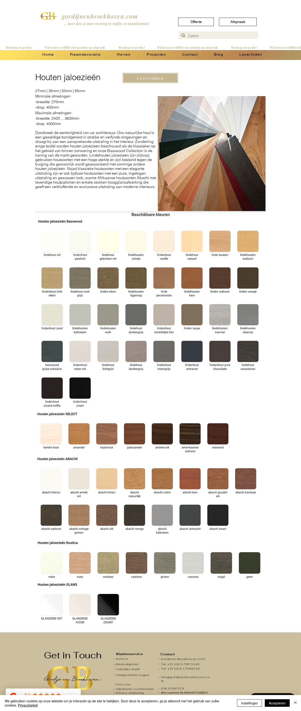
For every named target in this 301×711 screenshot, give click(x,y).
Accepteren (277, 703)
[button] (85, 54)
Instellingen (249, 703)
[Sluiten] (295, 703)
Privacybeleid (28, 705)
